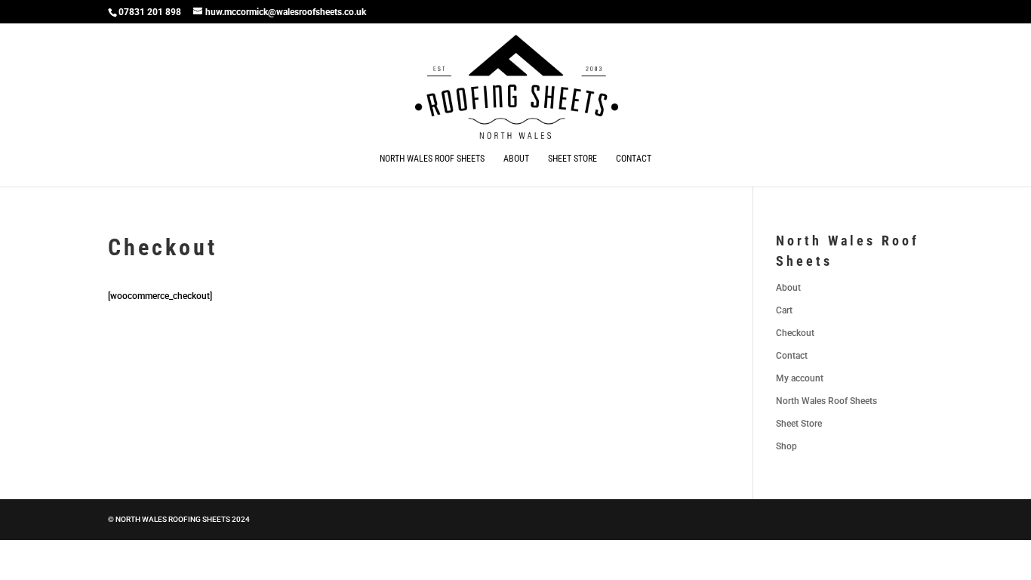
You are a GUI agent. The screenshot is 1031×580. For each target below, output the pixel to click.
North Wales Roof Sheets (432, 158)
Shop (786, 446)
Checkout (795, 333)
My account (799, 378)
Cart (784, 310)
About (516, 158)
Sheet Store (572, 158)
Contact (633, 158)
